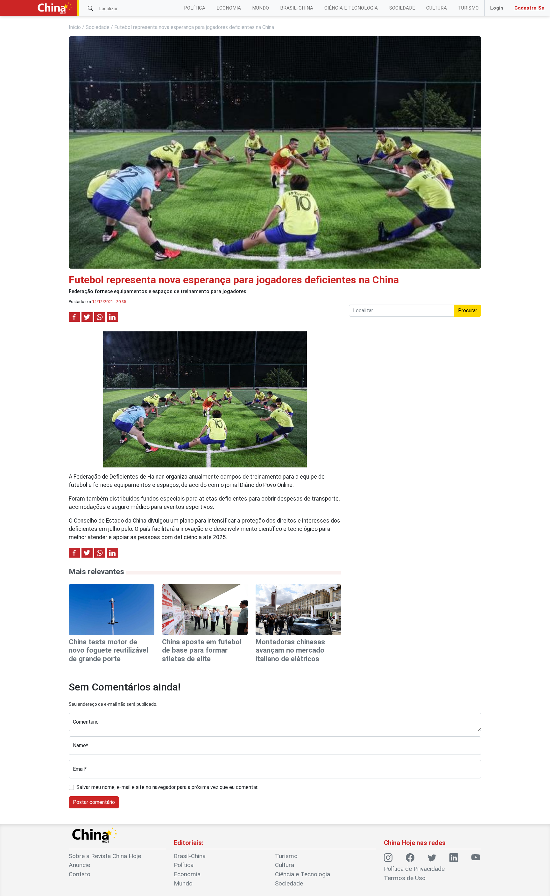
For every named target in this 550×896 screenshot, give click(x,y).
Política (194, 8)
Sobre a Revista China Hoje (105, 856)
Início (75, 27)
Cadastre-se (529, 8)
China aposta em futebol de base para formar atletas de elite (202, 650)
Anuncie (79, 865)
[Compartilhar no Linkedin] (112, 317)
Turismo (468, 8)
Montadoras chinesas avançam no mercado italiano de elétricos (290, 650)
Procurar (467, 310)
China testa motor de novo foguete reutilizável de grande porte (108, 650)
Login (496, 8)
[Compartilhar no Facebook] (74, 317)
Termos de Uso (405, 878)
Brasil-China (296, 8)
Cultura (436, 8)
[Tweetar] (87, 317)
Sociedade (402, 8)
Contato (79, 874)
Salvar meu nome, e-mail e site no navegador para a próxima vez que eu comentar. (167, 787)
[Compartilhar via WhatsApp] (99, 317)
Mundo (260, 8)
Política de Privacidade (414, 868)
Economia (228, 8)
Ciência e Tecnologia (351, 8)
